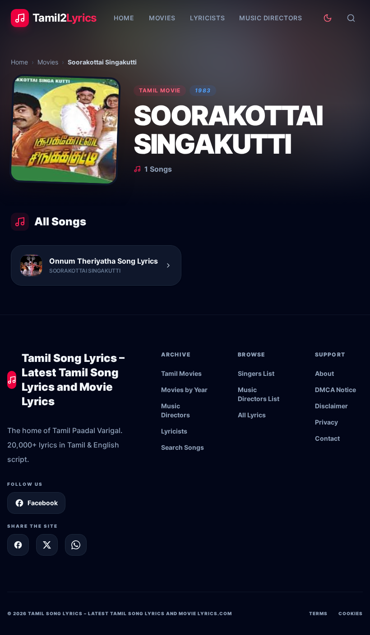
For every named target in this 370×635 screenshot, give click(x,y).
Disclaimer (331, 406)
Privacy (326, 422)
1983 (203, 90)
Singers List (256, 373)
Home (124, 18)
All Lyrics (252, 415)
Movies (162, 18)
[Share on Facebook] (18, 545)
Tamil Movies (181, 373)
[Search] (351, 18)
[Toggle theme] (327, 18)
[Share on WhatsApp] (76, 545)
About (324, 373)
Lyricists (207, 18)
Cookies (350, 613)
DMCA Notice (335, 389)
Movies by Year (184, 389)
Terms (318, 613)
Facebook (43, 503)
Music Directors (270, 18)
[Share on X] (47, 545)
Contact (327, 438)
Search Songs (182, 447)
